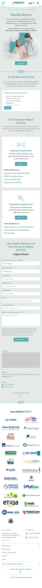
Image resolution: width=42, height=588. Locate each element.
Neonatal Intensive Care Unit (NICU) (16, 173)
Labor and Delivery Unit (12, 179)
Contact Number (8, 305)
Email (4, 298)
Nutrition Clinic (9, 233)
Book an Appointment (9, 552)
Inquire (4, 559)
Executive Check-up (27, 227)
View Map (5, 540)
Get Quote (21, 63)
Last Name (6, 290)
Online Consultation (11, 227)
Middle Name (6, 283)
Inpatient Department (20, 9)
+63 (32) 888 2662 (9, 384)
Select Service (7, 268)
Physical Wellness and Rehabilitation (17, 230)
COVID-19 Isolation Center (13, 176)
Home (3, 9)
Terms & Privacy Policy (26, 335)
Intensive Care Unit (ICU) (12, 182)
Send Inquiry (20, 339)
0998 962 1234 (8, 387)
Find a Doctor (6, 549)
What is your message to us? (12, 312)
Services (10, 9)
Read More (8, 107)
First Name (6, 276)
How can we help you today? (12, 260)
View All (20, 164)
